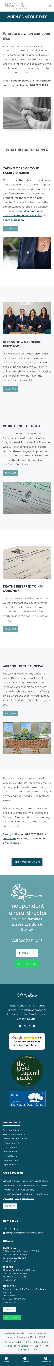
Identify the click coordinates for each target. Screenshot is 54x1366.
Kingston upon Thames (14, 1190)
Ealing (6, 1181)
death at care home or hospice (22, 215)
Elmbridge (15, 1181)
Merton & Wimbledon (13, 1194)
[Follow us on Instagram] (24, 1026)
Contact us (27, 953)
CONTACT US (11, 228)
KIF (35, 1349)
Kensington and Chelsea (35, 1185)
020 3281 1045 (11, 1229)
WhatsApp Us (27, 963)
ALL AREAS (10, 1206)
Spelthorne (8, 1198)
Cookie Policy (12, 1346)
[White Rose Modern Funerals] (16, 6)
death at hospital (13, 219)
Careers (24, 1346)
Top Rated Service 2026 (26, 1041)
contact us (9, 838)
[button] (44, 6)
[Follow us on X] (29, 1026)
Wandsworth (28, 1198)
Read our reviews (27, 862)
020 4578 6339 (20, 1277)
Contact (9, 1309)
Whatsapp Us (12, 1318)
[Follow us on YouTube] (34, 1026)
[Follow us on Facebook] (20, 1026)
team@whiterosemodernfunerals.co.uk (24, 1233)
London (29, 1190)
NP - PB (44, 1346)
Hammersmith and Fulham (35, 1181)
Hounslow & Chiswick (13, 1185)
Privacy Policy (41, 1342)
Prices (29, 1342)
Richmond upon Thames (36, 1194)
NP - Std (34, 1346)
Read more (10, 389)
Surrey (18, 1198)
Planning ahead (24, 1349)
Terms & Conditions (14, 1342)
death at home (33, 211)
